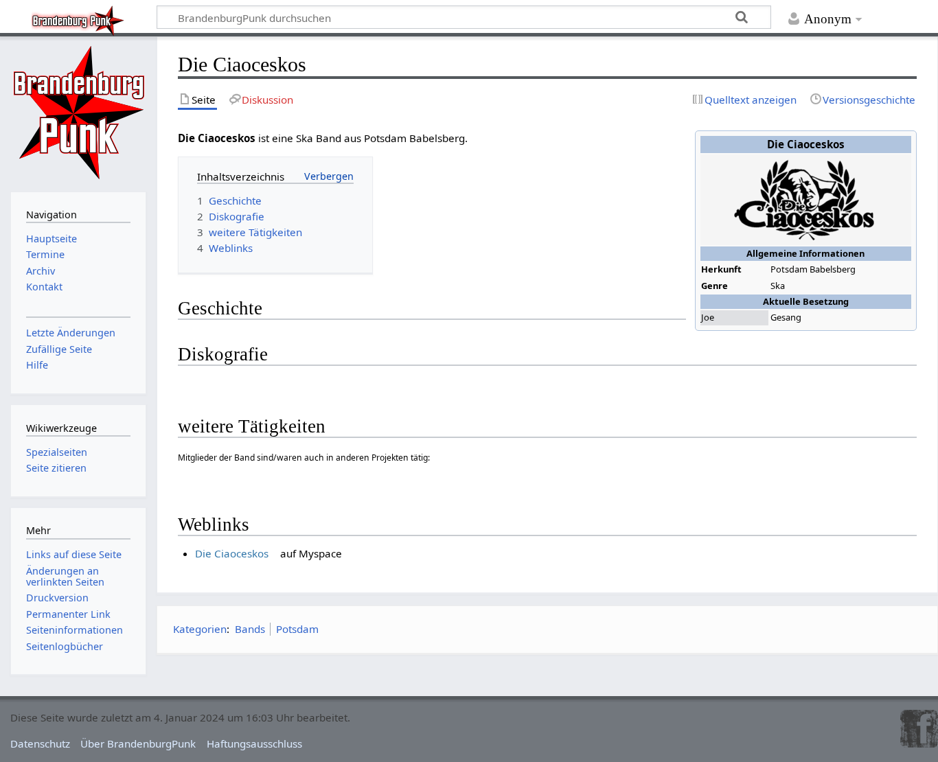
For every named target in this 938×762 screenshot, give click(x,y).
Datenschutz (40, 743)
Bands (250, 629)
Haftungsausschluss (254, 743)
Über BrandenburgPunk (138, 743)
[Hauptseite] (78, 112)
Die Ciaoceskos (231, 553)
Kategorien (200, 629)
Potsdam (297, 629)
